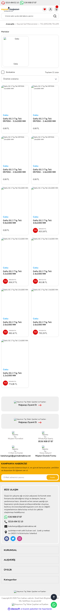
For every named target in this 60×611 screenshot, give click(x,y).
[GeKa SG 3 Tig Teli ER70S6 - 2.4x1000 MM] (45, 99)
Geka (5, 115)
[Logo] (10, 9)
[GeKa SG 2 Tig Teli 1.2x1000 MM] (15, 353)
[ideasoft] (14, 609)
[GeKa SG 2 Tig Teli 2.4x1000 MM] (45, 251)
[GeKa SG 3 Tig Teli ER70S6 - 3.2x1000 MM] (15, 99)
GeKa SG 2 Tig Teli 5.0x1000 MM (12, 221)
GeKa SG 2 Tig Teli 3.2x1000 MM (12, 272)
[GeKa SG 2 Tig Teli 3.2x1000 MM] (15, 251)
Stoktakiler (10, 72)
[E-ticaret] (30, 609)
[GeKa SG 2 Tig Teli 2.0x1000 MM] (15, 302)
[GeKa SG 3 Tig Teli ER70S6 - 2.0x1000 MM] (15, 149)
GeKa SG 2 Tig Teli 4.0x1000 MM (42, 221)
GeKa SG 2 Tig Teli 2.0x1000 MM (12, 323)
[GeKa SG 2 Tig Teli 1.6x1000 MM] (45, 302)
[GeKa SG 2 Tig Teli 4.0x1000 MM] (45, 200)
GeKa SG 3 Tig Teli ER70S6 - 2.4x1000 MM (44, 120)
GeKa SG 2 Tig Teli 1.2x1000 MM (12, 374)
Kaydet (52, 477)
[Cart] (56, 9)
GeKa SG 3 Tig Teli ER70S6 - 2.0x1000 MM (14, 171)
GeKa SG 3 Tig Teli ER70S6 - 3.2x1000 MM (14, 120)
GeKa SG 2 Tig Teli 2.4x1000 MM (42, 272)
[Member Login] (50, 9)
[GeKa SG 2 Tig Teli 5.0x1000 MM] (15, 200)
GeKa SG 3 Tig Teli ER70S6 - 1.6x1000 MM (44, 171)
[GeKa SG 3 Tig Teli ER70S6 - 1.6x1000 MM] (45, 149)
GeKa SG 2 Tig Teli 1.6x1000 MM (42, 323)
